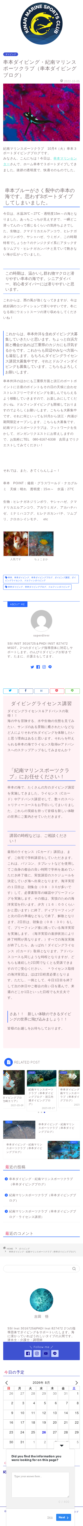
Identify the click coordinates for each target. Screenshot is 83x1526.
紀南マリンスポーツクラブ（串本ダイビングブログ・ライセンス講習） (42, 1214)
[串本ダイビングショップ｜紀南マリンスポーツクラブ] (41, 43)
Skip (50, 1517)
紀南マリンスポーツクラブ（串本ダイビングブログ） (42, 1198)
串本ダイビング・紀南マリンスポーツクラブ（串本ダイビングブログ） (41, 1181)
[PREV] (7, 1382)
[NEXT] (76, 1382)
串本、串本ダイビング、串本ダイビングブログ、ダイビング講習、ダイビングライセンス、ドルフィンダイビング (40, 579)
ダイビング (10, 54)
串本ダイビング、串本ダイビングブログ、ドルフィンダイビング (38, 587)
